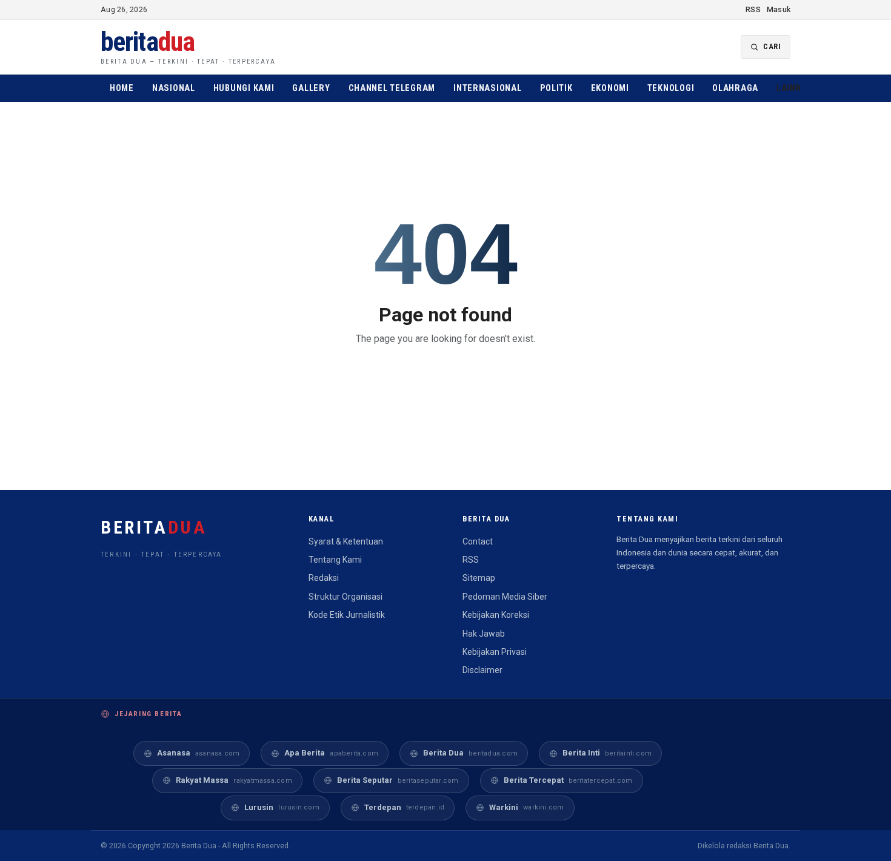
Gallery (311, 88)
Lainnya (797, 88)
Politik (556, 88)
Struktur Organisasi (345, 596)
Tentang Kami (335, 560)
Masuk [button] (778, 9)
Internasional (487, 88)
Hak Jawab (483, 633)
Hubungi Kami (244, 88)
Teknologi (671, 88)
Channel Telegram (392, 88)
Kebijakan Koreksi (495, 615)
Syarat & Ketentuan (346, 541)
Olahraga (735, 88)
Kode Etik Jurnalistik (347, 615)
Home (122, 88)
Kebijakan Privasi (494, 652)
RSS (753, 9)
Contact (477, 541)
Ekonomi (610, 88)
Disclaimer (482, 670)
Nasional (173, 88)
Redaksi (324, 578)
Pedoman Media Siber (504, 596)
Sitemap (478, 578)
